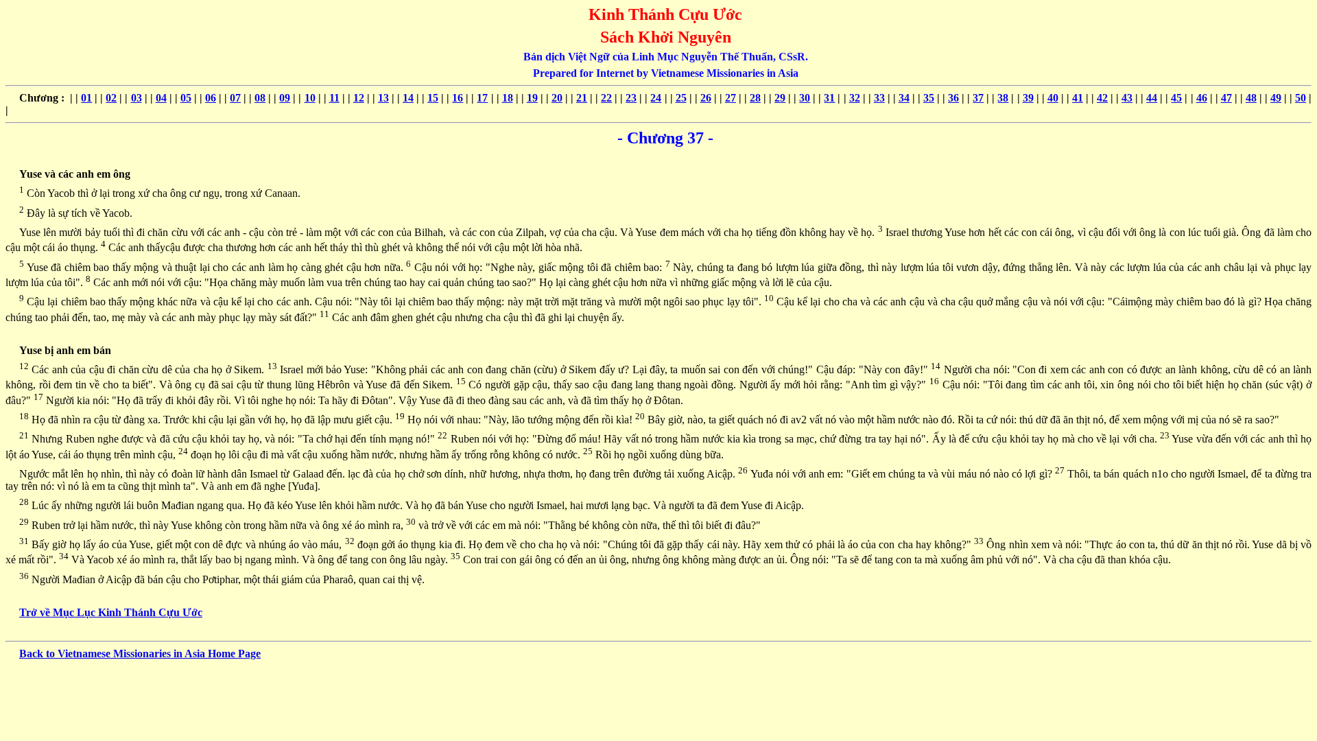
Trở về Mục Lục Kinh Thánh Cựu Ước (110, 612)
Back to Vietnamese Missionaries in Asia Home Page (140, 653)
